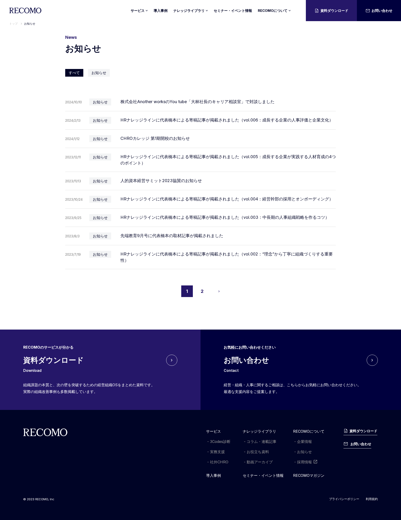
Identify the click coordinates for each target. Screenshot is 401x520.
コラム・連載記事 (261, 441)
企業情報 (304, 441)
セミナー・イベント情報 (233, 10)
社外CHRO (219, 462)
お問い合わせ (382, 10)
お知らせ (29, 23)
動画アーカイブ (260, 462)
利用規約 (372, 499)
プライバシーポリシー (344, 499)
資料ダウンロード (334, 10)
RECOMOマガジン (308, 475)
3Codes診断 (220, 441)
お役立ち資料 (258, 451)
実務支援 (217, 451)
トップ (13, 23)
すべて (74, 72)
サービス (213, 431)
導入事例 (161, 10)
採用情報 (304, 462)
